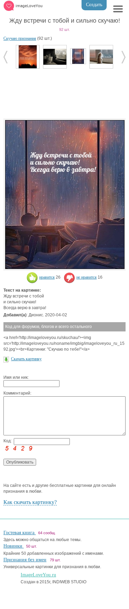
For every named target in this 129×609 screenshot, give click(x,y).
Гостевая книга (19, 532)
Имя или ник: (16, 377)
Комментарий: (17, 393)
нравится (47, 277)
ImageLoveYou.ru (38, 574)
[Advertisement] (65, 92)
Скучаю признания (19, 38)
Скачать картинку (26, 358)
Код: (7, 440)
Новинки (13, 546)
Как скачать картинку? (30, 502)
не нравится (86, 277)
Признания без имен (24, 559)
